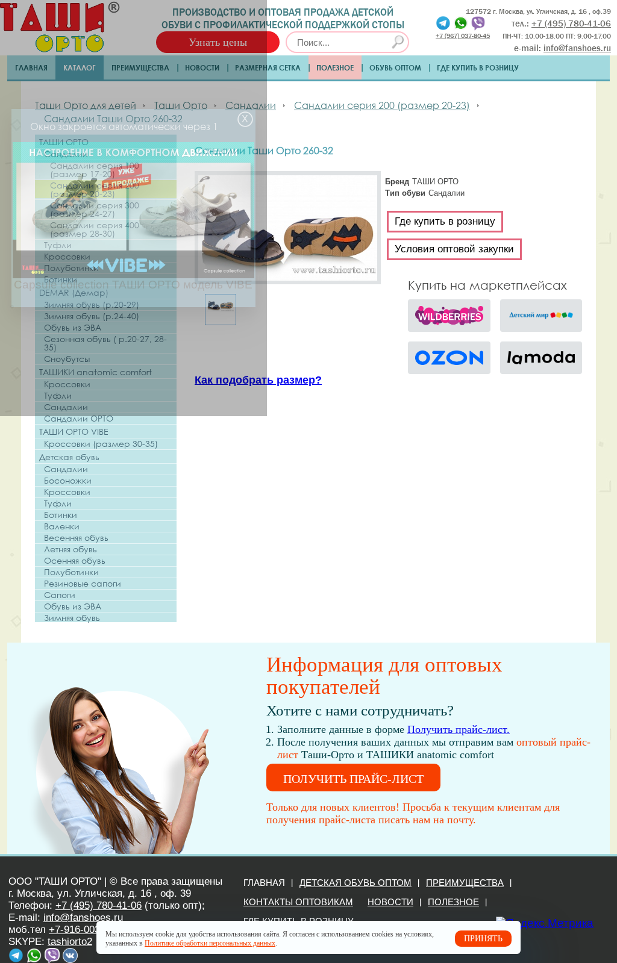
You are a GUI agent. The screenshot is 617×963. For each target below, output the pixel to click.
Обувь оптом (395, 67)
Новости (202, 67)
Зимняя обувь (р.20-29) (91, 305)
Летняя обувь (70, 549)
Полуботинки (71, 268)
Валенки (62, 526)
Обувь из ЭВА (72, 327)
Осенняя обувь (74, 560)
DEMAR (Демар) (73, 292)
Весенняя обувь (76, 538)
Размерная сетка (268, 67)
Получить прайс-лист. (458, 729)
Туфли (58, 245)
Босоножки (68, 480)
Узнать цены (218, 42)
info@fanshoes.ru (577, 48)
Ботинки (60, 279)
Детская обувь (69, 457)
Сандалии (66, 154)
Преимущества (140, 67)
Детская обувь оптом (355, 882)
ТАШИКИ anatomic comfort (95, 372)
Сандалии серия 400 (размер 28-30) (94, 229)
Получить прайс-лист (353, 778)
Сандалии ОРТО (78, 418)
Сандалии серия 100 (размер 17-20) (94, 169)
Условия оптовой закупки (454, 249)
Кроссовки (67, 256)
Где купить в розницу (478, 67)
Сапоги (59, 595)
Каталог (79, 67)
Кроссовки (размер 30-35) (101, 444)
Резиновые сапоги (82, 583)
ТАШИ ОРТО (64, 142)
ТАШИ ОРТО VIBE (73, 431)
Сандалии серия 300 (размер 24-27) (94, 209)
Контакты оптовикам (298, 902)
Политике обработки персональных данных (210, 943)
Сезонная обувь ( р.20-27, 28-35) (105, 343)
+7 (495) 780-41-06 (98, 905)
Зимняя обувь (72, 618)
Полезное (335, 67)
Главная (31, 67)
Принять (483, 938)
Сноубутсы (67, 359)
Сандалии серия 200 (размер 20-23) (94, 189)
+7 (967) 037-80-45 (463, 35)
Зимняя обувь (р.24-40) (91, 316)
